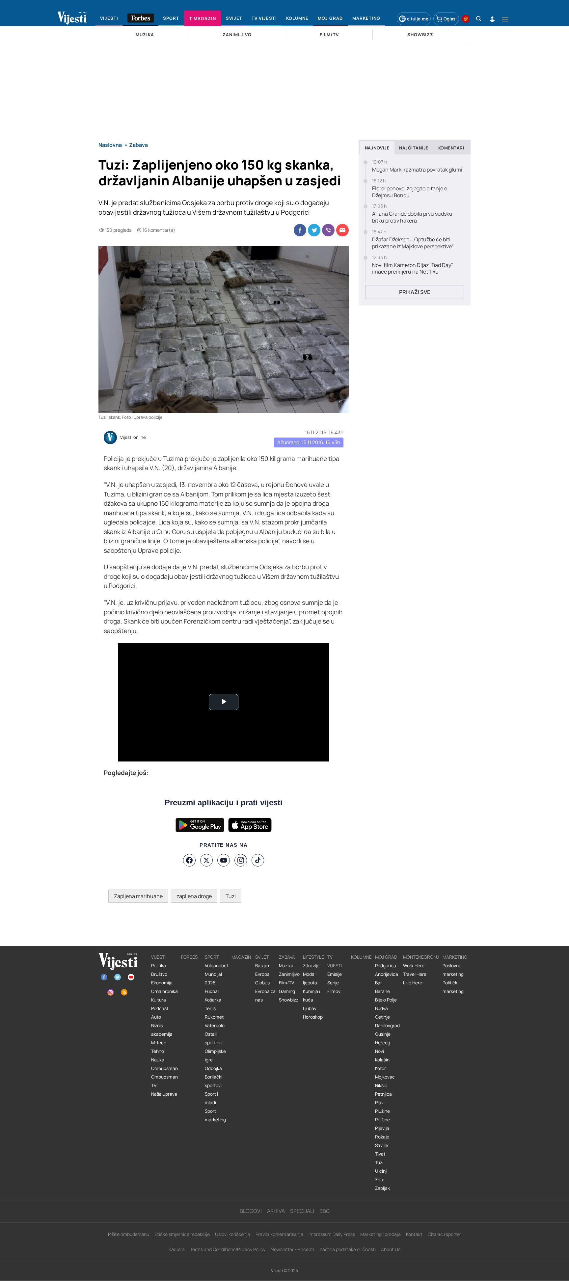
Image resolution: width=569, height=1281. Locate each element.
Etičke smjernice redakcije (182, 1234)
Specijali (302, 1210)
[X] (206, 860)
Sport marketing (215, 1115)
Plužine (382, 1111)
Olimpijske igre (215, 1055)
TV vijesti (334, 961)
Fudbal (212, 991)
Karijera (177, 1249)
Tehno (157, 1051)
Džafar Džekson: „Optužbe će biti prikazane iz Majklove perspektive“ (413, 243)
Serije (333, 983)
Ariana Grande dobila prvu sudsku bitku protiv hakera (412, 217)
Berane (382, 991)
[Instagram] (240, 860)
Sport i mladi (211, 1098)
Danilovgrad (387, 1025)
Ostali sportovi (213, 1038)
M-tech (158, 1043)
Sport (212, 957)
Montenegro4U (421, 957)
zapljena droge (194, 896)
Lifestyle (313, 957)
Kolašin (382, 1060)
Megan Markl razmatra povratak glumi (417, 169)
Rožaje (382, 1137)
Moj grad (386, 957)
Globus (262, 983)
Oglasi (450, 19)
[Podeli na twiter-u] (314, 230)
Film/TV (286, 983)
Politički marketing (453, 987)
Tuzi (231, 896)
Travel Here (414, 974)
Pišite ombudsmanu (128, 1234)
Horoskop (313, 1017)
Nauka (157, 1060)
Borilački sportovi (213, 1081)
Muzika (286, 966)
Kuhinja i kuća (311, 995)
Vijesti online (133, 437)
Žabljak (382, 1188)
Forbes (189, 957)
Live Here (412, 983)
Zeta (380, 1180)
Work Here (413, 966)
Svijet (262, 957)
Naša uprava (164, 1094)
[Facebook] (189, 860)
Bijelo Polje (386, 1000)
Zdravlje (311, 966)
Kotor (380, 1068)
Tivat (380, 1154)
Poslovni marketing (453, 970)
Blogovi (251, 1210)
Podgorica (385, 966)
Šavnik (382, 1145)
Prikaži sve (414, 292)
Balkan (262, 966)
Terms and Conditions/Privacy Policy (227, 1249)
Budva (381, 1008)
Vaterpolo (215, 1025)
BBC (324, 1210)
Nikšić (381, 1085)
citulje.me (417, 19)
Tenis (210, 1008)
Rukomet (214, 1017)
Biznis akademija (162, 1030)
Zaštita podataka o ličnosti (347, 1249)
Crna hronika (164, 991)
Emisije (334, 974)
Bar (378, 983)
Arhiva (276, 1210)
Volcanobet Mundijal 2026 (216, 974)
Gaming (287, 991)
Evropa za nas (265, 995)
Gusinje (383, 1034)
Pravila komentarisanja (279, 1234)
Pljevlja (382, 1128)
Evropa (262, 974)
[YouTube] (223, 860)
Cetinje (382, 1017)
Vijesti (158, 957)
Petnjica (383, 1094)
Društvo (159, 974)
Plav (379, 1103)
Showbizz (288, 1000)
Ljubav (309, 1008)
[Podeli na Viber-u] (328, 230)
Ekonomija (162, 983)
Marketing (455, 957)
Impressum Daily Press (332, 1234)
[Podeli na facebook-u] (300, 230)
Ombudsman (164, 1068)
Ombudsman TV (164, 1081)
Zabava (287, 957)
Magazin (241, 957)
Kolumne (361, 957)
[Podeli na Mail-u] (342, 230)
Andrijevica (386, 974)
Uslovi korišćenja (232, 1234)
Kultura (158, 1000)
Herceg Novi (382, 1047)
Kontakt (414, 1234)
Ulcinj (381, 1171)
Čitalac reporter (444, 1234)
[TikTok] (258, 860)
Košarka (213, 1000)
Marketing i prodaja (380, 1234)
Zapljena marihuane (138, 896)
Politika (158, 966)
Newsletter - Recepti (292, 1249)
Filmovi (334, 991)
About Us (390, 1249)
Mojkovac (385, 1077)
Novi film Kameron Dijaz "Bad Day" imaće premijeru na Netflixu (412, 269)
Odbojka (213, 1068)
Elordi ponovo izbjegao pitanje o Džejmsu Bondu (409, 192)
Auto (156, 1017)
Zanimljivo (289, 974)
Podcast (159, 1008)
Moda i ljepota (310, 978)
